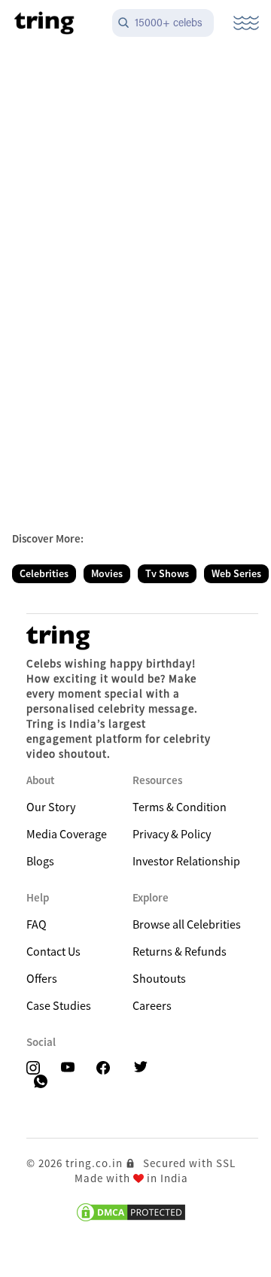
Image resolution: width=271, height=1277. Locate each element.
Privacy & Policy (171, 833)
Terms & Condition (179, 806)
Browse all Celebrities (186, 924)
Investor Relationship (186, 860)
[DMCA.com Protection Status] (131, 1212)
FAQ (36, 924)
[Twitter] (144, 1068)
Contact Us (53, 951)
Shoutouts (159, 978)
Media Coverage (66, 833)
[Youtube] (72, 1068)
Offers (41, 978)
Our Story (50, 806)
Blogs (40, 860)
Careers (152, 1005)
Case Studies (58, 1005)
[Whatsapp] (42, 1081)
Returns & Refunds (179, 951)
